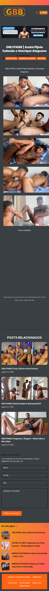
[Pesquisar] (37, 12)
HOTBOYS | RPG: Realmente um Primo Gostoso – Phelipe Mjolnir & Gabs (28, 544)
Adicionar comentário (12, 491)
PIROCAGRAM (24, 586)
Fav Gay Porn (24, 583)
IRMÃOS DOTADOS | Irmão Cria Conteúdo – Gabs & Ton (29, 554)
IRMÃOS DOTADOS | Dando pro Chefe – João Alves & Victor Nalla (29, 565)
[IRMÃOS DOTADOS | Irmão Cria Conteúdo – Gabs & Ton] (5, 556)
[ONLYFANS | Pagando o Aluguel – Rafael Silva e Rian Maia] (24, 423)
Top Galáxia (12, 583)
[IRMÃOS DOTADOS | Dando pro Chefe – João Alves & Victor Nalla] (5, 566)
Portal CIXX (36, 583)
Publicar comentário (11, 513)
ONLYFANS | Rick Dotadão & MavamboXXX (21, 403)
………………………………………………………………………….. (24, 580)
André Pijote (11, 58)
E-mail (5, 475)
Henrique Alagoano (27, 58)
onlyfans (41, 58)
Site (4, 483)
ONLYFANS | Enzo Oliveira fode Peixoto (19, 368)
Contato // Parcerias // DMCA (19, 577)
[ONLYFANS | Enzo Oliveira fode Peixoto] (24, 353)
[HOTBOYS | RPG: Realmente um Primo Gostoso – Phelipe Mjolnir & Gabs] (5, 546)
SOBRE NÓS (37, 577)
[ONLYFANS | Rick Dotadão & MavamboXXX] (24, 388)
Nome (5, 468)
